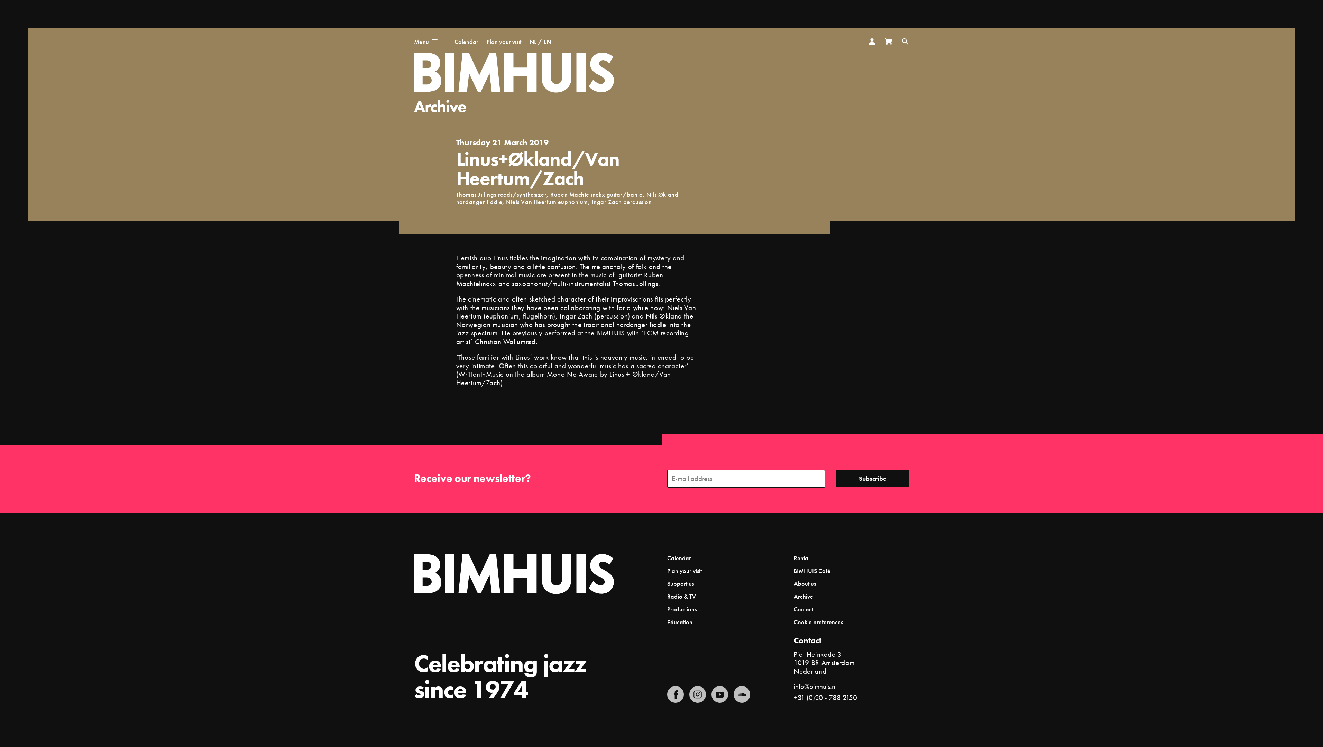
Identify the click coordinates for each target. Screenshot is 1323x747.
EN (547, 42)
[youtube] (719, 694)
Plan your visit (504, 42)
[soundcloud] (742, 694)
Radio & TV (681, 596)
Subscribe (872, 478)
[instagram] (697, 694)
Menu (421, 42)
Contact (803, 609)
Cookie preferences (818, 622)
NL (533, 42)
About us (805, 584)
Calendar (466, 42)
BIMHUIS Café (812, 571)
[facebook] (675, 694)
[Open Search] (905, 41)
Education (679, 622)
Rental (802, 558)
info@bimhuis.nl (815, 686)
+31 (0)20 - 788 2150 (825, 697)
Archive (440, 106)
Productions (682, 609)
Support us (680, 584)
